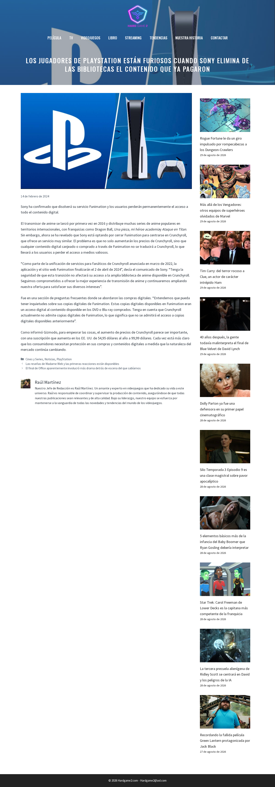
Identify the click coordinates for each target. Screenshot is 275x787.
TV (71, 37)
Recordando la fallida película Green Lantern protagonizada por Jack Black (225, 741)
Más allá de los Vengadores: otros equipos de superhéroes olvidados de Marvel (222, 210)
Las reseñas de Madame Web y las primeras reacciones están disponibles (72, 364)
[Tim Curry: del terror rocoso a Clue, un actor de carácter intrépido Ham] (225, 261)
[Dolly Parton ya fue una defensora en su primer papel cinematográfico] (225, 394)
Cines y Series (34, 359)
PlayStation (64, 359)
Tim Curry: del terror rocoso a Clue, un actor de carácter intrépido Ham (222, 276)
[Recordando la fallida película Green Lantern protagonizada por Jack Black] (225, 725)
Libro (112, 37)
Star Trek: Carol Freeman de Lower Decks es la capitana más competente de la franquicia (224, 608)
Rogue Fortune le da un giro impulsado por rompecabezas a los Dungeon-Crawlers (223, 144)
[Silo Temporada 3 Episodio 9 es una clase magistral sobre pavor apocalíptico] (225, 460)
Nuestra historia (189, 37)
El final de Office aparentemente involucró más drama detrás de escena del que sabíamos (83, 368)
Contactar (219, 37)
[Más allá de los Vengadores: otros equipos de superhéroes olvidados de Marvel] (225, 195)
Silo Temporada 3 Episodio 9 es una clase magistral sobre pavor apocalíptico (224, 475)
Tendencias (158, 37)
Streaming (133, 37)
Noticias (49, 359)
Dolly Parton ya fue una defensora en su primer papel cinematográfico (222, 409)
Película (54, 37)
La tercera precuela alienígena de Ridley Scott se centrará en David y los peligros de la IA (225, 674)
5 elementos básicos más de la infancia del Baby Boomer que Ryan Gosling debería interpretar (224, 542)
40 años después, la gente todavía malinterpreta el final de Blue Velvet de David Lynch (224, 343)
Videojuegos (90, 37)
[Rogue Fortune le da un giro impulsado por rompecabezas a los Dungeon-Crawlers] (225, 129)
